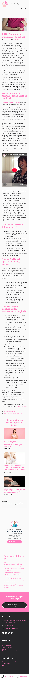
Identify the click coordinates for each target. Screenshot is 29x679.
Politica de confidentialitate (10, 662)
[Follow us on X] (9, 633)
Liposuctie (5, 649)
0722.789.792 (9, 676)
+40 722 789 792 (8, 625)
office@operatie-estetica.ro (11, 628)
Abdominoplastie (7, 647)
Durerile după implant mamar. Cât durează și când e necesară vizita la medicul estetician (14, 468)
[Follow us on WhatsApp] (12, 633)
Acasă (3, 503)
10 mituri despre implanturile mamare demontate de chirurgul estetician (13, 443)
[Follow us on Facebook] (6, 633)
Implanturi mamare (10, 411)
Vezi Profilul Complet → (14, 541)
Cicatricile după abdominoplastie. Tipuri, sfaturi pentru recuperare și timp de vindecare (14, 580)
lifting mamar (8, 413)
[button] (21, 9)
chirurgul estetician (21, 406)
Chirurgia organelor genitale (10, 651)
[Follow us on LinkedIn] (3, 633)
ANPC (3, 665)
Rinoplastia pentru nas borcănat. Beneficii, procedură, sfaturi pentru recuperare (14, 568)
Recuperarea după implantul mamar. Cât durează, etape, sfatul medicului (14, 574)
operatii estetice (17, 413)
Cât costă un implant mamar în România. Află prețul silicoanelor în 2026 (14, 491)
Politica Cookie (6, 663)
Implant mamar (6, 645)
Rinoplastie (5, 644)
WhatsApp (24, 676)
